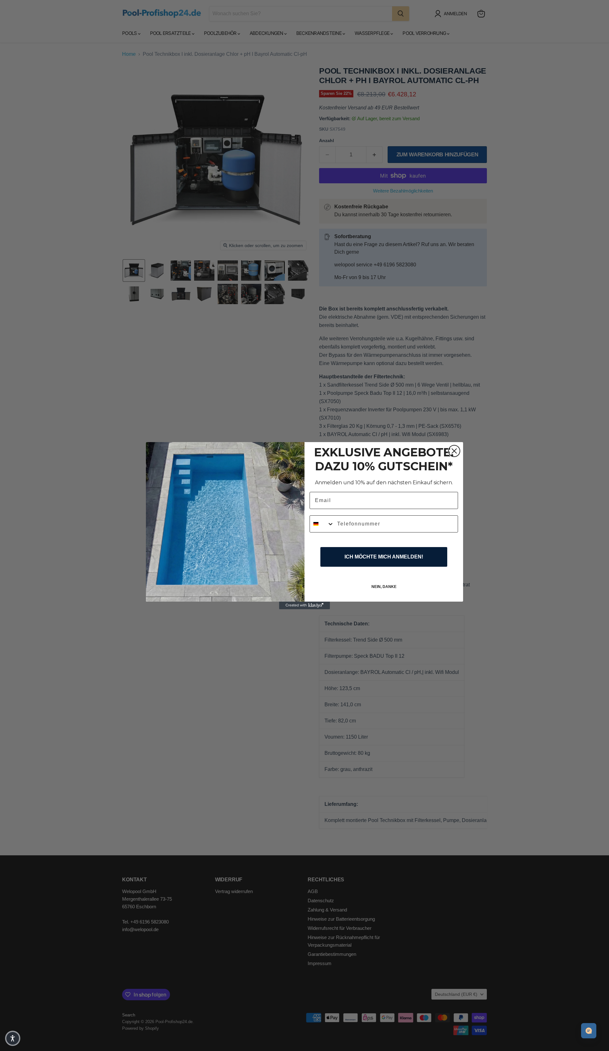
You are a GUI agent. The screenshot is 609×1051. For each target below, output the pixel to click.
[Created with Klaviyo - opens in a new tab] (304, 605)
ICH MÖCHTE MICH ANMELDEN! (383, 556)
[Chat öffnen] (588, 1030)
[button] (12, 1038)
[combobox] (322, 524)
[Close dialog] (454, 451)
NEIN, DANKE (383, 586)
